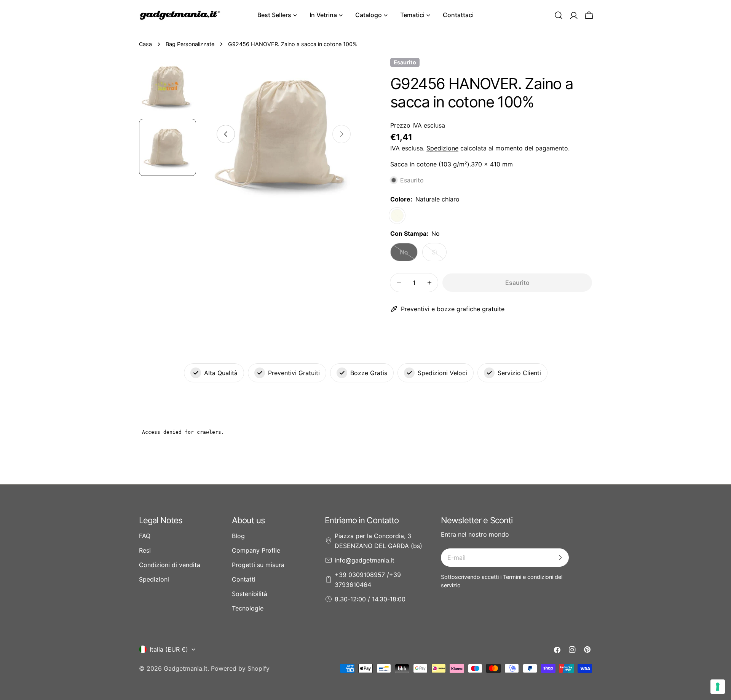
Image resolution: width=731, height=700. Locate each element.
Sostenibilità (249, 594)
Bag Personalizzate (190, 44)
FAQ (144, 536)
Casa (145, 44)
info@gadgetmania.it (364, 560)
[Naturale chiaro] (397, 215)
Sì (439, 254)
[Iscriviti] (560, 558)
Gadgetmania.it (185, 668)
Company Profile (256, 550)
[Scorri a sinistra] (226, 134)
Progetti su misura (258, 565)
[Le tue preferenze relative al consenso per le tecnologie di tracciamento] (717, 686)
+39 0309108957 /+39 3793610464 (368, 579)
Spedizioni (154, 579)
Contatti (243, 579)
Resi (145, 550)
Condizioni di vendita (169, 565)
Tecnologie (247, 608)
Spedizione (442, 148)
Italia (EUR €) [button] (169, 649)
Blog (238, 536)
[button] (558, 15)
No (409, 254)
